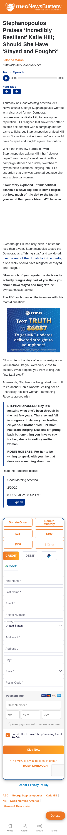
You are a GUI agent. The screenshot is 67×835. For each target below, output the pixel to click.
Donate (55, 815)
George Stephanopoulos (27, 795)
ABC (6, 795)
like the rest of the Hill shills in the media (32, 258)
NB (5, 800)
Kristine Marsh (13, 60)
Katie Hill (51, 795)
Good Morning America (24, 800)
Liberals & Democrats (16, 806)
